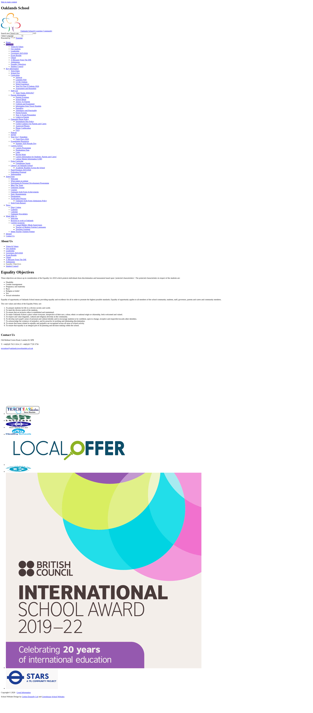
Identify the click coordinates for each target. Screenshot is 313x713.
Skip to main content (9, 2)
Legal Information (24, 692)
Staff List (14, 91)
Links (18, 152)
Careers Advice (17, 146)
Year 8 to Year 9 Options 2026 (27, 86)
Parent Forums (21, 113)
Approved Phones (23, 126)
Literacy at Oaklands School (22, 165)
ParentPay (19, 108)
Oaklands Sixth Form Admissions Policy (31, 201)
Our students (16, 49)
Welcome (14, 179)
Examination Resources (20, 141)
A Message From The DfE (21, 60)
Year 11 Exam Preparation (26, 115)
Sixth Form (10, 176)
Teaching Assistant (23, 229)
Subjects (19, 77)
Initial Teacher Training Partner (23, 232)
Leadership (15, 51)
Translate (19, 38)
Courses (14, 190)
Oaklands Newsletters (19, 214)
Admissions (15, 62)
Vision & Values (17, 47)
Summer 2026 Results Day (26, 143)
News (8, 205)
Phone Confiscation (23, 128)
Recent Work (21, 154)
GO (34, 33)
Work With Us (11, 216)
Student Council (17, 66)
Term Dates (15, 71)
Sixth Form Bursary (18, 203)
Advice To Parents (23, 102)
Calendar (14, 212)
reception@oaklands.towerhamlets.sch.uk (17, 348)
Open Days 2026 (22, 139)
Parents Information (18, 95)
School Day (15, 73)
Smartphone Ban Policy (25, 121)
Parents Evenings (22, 97)
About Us (9, 44)
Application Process (18, 199)
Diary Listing (16, 207)
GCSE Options (21, 82)
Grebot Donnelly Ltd (30, 697)
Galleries (14, 210)
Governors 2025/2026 (19, 53)
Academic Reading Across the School (30, 168)
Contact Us (10, 236)
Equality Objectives (18, 64)
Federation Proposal (18, 172)
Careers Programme (23, 148)
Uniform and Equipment (25, 104)
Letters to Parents (22, 117)
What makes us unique (19, 181)
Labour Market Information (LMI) (29, 159)
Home (8, 42)
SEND (13, 135)
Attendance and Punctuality (26, 110)
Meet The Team (17, 185)
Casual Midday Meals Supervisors (29, 225)
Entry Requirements (18, 194)
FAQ (18, 130)
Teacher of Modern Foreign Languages (31, 227)
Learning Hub (21, 80)
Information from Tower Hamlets (28, 106)
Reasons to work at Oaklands (22, 221)
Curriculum (15, 75)
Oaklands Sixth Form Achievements (25, 192)
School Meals (21, 99)
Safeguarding (16, 174)
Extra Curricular (17, 161)
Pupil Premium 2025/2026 (21, 170)
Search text (5, 33)
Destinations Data (22, 150)
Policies (14, 132)
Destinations (15, 196)
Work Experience (22, 84)
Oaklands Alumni (17, 188)
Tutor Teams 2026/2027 (25, 93)
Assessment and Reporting (26, 88)
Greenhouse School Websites (53, 697)
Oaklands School (36, 31)
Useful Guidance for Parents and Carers (31, 124)
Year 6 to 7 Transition (19, 137)
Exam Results (16, 55)
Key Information (12, 69)
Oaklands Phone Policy (20, 119)
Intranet (9, 234)
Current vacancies (18, 223)
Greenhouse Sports (23, 163)
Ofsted (13, 58)
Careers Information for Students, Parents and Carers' (36, 157)
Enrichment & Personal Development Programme (30, 183)
